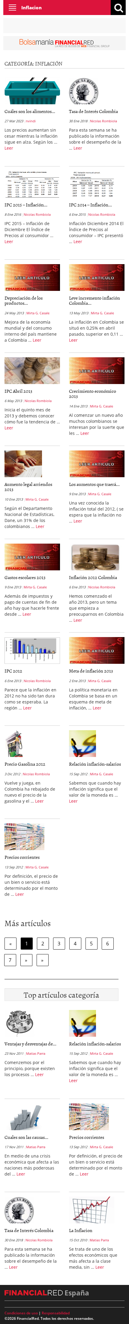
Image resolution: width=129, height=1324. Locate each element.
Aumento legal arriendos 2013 (28, 486)
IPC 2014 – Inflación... (90, 204)
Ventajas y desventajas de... (30, 1043)
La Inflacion (80, 1230)
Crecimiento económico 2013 (92, 393)
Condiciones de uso (21, 1313)
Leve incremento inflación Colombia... (94, 300)
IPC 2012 (13, 670)
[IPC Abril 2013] (32, 370)
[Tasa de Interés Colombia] (83, 92)
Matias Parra (35, 1053)
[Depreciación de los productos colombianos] (32, 277)
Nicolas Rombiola (103, 121)
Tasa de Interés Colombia (93, 111)
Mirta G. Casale (38, 313)
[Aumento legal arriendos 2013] (23, 465)
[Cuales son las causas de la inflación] (24, 1118)
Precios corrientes (22, 857)
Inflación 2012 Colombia (93, 577)
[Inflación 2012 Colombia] (95, 558)
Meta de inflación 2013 (91, 670)
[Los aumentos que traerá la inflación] (96, 463)
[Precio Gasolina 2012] (14, 744)
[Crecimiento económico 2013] (96, 370)
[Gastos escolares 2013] (32, 557)
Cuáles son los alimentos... (29, 111)
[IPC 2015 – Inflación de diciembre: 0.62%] (32, 185)
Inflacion (31, 8)
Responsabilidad (56, 1313)
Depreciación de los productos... (23, 300)
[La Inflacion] (91, 1211)
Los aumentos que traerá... (94, 484)
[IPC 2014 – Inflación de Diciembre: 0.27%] (92, 185)
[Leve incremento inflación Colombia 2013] (96, 277)
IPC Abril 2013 (18, 391)
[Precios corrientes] (24, 837)
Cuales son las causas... (26, 1137)
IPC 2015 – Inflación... (25, 204)
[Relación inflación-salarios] (82, 745)
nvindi (31, 121)
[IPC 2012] (32, 650)
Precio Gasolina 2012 (24, 763)
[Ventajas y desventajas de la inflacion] (19, 1024)
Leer (8, 148)
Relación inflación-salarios (95, 763)
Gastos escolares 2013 (25, 577)
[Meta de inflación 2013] (96, 650)
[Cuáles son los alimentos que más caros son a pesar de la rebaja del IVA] (32, 90)
